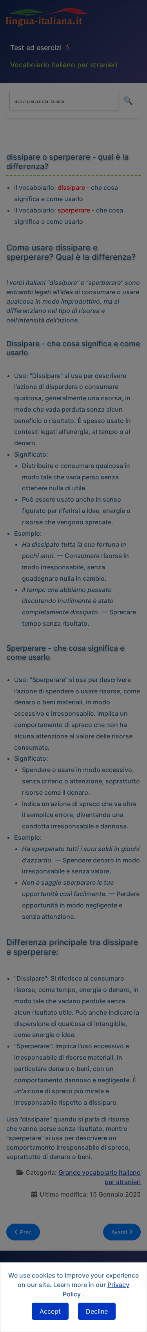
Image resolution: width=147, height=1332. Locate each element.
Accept (50, 1311)
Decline (97, 1311)
